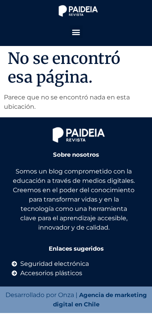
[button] (76, 31)
